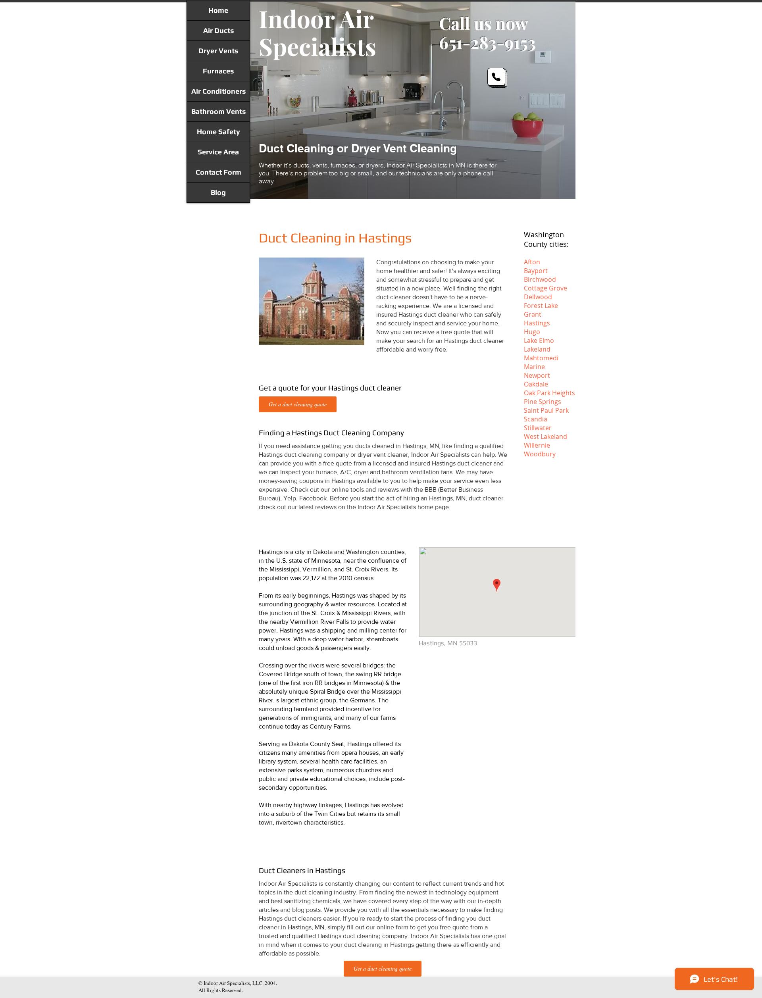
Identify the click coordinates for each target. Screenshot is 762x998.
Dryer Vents (218, 50)
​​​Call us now (483, 23)
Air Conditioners (218, 91)
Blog (218, 192)
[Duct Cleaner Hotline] (497, 78)
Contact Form (218, 172)
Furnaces (218, 71)
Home (218, 10)
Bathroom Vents (218, 111)
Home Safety (218, 131)
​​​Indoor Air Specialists (317, 32)
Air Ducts (218, 30)
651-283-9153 (487, 42)
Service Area (218, 152)
